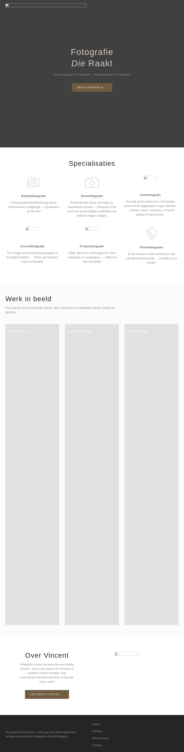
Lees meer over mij (45, 694)
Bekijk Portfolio (90, 87)
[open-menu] (176, 9)
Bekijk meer (43, 621)
